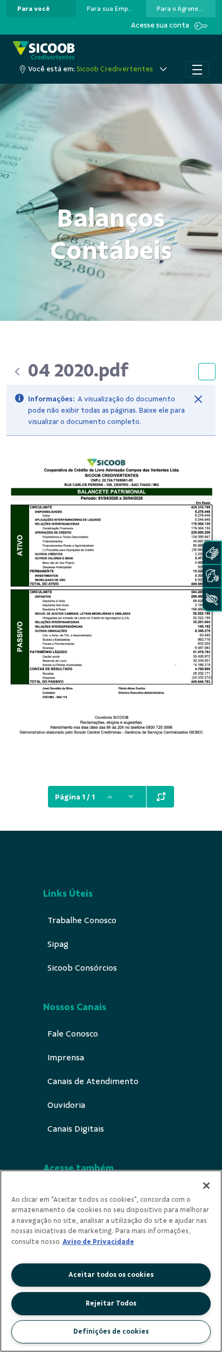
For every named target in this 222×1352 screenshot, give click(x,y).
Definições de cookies (111, 1331)
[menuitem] (33, 8)
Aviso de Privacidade (98, 1242)
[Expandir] (161, 797)
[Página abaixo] (131, 797)
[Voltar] (17, 371)
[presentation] (41, 8)
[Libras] (212, 553)
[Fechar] (198, 399)
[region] (111, 1261)
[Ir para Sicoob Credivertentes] (44, 51)
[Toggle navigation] (197, 69)
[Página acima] (110, 797)
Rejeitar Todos (111, 1303)
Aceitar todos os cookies (111, 1275)
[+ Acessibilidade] (212, 599)
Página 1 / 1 (75, 797)
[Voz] (212, 576)
